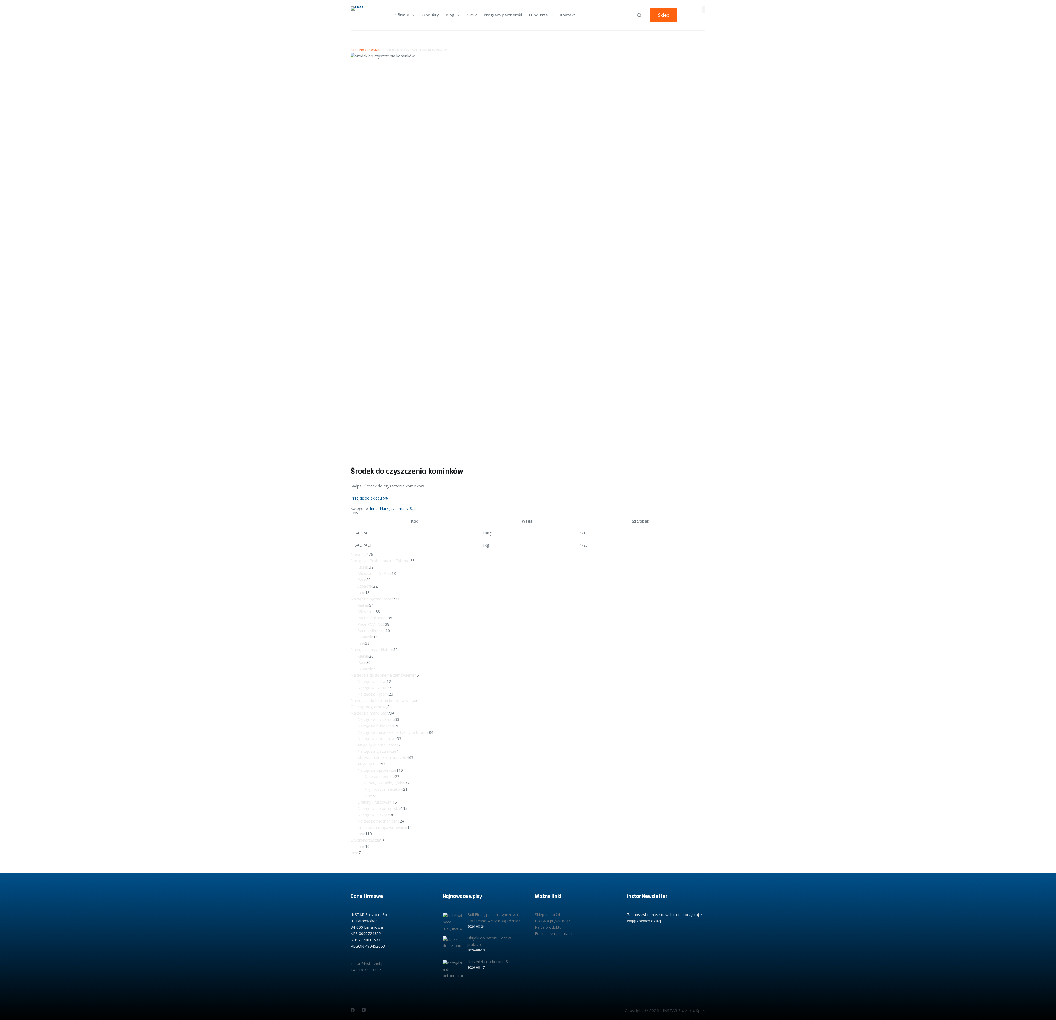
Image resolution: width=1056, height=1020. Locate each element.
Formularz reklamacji (553, 933)
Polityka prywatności (553, 920)
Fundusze (538, 15)
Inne (374, 508)
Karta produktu (548, 927)
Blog (450, 15)
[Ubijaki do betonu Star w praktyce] (453, 946)
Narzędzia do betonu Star (490, 961)
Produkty (430, 15)
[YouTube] (364, 1010)
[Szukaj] (639, 15)
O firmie (401, 15)
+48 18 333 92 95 (366, 969)
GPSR (471, 15)
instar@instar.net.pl (367, 963)
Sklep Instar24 (547, 914)
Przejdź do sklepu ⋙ (370, 498)
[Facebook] (353, 1010)
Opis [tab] (354, 513)
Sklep (663, 15)
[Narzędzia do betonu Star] (453, 970)
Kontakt (567, 15)
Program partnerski (503, 15)
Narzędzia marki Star (398, 508)
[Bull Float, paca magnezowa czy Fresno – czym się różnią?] (453, 923)
